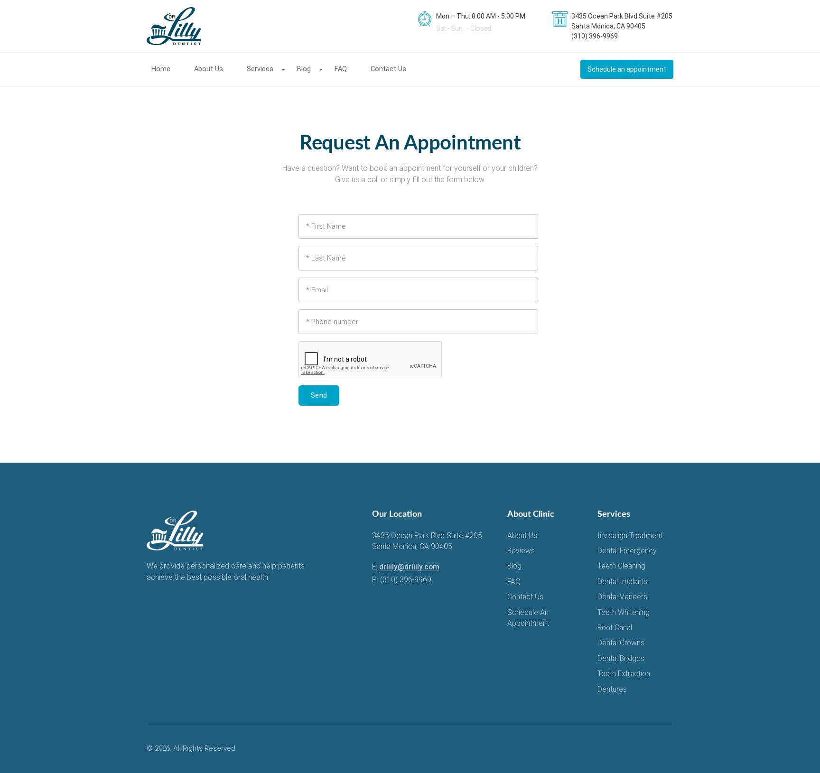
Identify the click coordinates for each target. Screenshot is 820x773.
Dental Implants (622, 581)
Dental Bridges (620, 658)
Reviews (521, 551)
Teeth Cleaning (621, 566)
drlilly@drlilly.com (409, 567)
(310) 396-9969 (405, 580)
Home (160, 69)
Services (260, 69)
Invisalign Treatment (629, 535)
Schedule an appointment (626, 69)
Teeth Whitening (623, 612)
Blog (304, 69)
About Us (208, 69)
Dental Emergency (626, 551)
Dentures (612, 689)
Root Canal (614, 628)
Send (319, 395)
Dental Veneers (622, 597)
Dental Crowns (620, 643)
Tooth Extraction (623, 674)
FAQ (341, 69)
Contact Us (388, 69)
